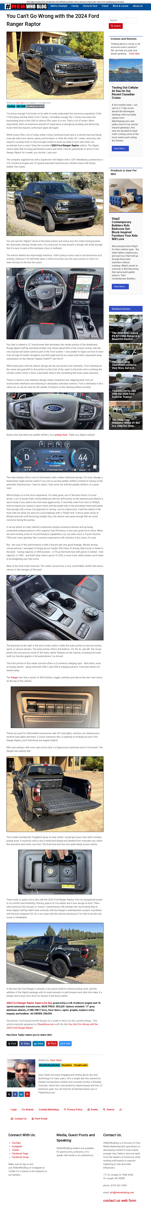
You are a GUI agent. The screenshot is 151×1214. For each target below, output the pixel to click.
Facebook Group (20, 1157)
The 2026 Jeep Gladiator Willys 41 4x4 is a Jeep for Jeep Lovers (124, 404)
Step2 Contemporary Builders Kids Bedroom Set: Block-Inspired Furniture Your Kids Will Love (125, 229)
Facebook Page (20, 1153)
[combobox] (123, 20)
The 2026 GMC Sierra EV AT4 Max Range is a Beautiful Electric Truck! (125, 317)
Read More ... (120, 148)
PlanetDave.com (45, 1024)
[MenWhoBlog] (26, 7)
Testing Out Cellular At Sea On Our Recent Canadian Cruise (125, 92)
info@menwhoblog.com (122, 1192)
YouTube (16, 1143)
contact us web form (119, 1201)
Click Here (134, 53)
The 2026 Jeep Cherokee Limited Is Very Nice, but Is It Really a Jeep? (125, 346)
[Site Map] (121, 1109)
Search (117, 26)
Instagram (17, 1146)
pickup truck (61, 434)
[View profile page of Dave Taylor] (21, 1073)
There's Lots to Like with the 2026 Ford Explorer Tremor (124, 375)
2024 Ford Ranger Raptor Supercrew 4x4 (29, 1003)
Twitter (15, 1150)
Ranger (14, 677)
